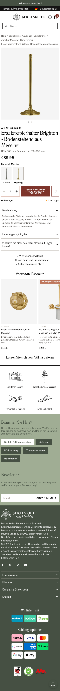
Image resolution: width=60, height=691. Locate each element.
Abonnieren (44, 498)
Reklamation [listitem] (10, 458)
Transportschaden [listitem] (35, 450)
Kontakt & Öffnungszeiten (15, 8)
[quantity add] (17, 191)
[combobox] (33, 26)
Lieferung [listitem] (44, 442)
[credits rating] (41, 671)
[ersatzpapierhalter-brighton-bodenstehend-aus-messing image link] (30, 84)
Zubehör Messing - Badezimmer (17, 40)
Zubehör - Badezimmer (34, 35)
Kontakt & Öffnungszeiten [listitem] (17, 442)
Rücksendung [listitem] (11, 450)
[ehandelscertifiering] (29, 671)
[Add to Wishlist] (55, 191)
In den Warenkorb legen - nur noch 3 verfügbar (36, 191)
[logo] (29, 17)
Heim (3, 35)
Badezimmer (14, 35)
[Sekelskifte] (30, 514)
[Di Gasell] (17, 671)
